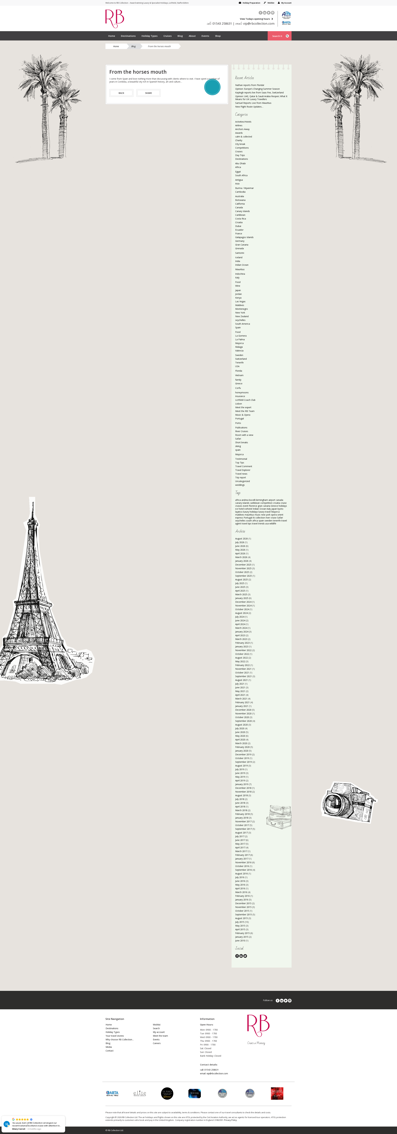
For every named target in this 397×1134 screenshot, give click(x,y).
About (192, 35)
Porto (238, 423)
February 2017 (242, 854)
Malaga (239, 346)
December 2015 (243, 903)
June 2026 (240, 546)
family (238, 379)
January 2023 (241, 646)
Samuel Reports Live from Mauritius (253, 102)
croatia (276, 502)
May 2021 (240, 691)
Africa (238, 167)
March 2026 (241, 557)
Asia (237, 183)
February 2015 (242, 933)
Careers (157, 1043)
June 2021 (240, 687)
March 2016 (241, 892)
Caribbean (240, 214)
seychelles (240, 320)
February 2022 (242, 665)
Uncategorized (242, 481)
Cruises (167, 35)
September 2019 (243, 761)
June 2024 (240, 620)
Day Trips (240, 155)
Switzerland (241, 358)
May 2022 (240, 661)
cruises (238, 505)
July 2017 (239, 836)
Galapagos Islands (244, 237)
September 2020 (243, 720)
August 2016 (241, 873)
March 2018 (241, 810)
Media (109, 1046)
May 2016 (240, 884)
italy (269, 508)
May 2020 (240, 735)
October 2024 (242, 609)
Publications (241, 427)
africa (238, 499)
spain (238, 449)
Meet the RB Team (244, 411)
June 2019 (240, 773)
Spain (238, 327)
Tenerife (239, 362)
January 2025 (241, 598)
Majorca (239, 343)
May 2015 (240, 925)
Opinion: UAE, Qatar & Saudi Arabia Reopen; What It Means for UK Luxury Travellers (261, 98)
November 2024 (243, 605)
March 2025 (241, 594)
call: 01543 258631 (209, 1069)
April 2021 (240, 694)
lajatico (239, 511)
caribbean (255, 502)
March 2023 (241, 639)
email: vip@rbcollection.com (214, 1073)
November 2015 (243, 907)
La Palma (240, 339)
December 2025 (243, 564)
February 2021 (242, 702)
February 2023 (242, 642)
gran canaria (264, 505)
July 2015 (239, 921)
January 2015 (241, 936)
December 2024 (243, 601)
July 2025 (239, 583)
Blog (180, 35)
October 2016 (242, 866)
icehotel (248, 508)
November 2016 (243, 862)
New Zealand (242, 316)
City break (240, 144)
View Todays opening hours (255, 18)
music (258, 514)
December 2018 (243, 787)
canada (279, 499)
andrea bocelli (248, 499)
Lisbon (238, 403)
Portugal (239, 418)
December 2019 (243, 754)
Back (121, 93)
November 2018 (243, 791)
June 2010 (240, 940)
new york (265, 514)
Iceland (238, 257)
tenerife (277, 520)
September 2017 (243, 828)
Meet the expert (243, 407)
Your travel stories (115, 1035)
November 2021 (243, 668)
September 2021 (243, 676)
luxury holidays (250, 511)
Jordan (238, 293)
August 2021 (241, 680)
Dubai (238, 226)
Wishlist (271, 3)
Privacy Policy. (230, 1120)
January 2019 (241, 784)
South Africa (241, 175)
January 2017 (241, 858)
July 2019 (239, 769)
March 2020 (241, 743)
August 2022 (241, 657)
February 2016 (242, 895)
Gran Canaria (241, 244)
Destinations (128, 35)
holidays (283, 505)
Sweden (239, 355)
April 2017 (240, 847)
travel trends (258, 523)
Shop (218, 35)
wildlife (272, 523)
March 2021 (241, 698)
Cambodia (240, 191)
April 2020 (240, 739)
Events (205, 35)
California (240, 203)
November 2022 (243, 650)
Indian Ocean (241, 264)
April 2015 (240, 929)
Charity (238, 140)
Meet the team (160, 1035)
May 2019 (240, 776)
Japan (238, 290)
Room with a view (244, 434)
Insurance (240, 396)
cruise (284, 502)
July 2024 (239, 616)
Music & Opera (242, 414)
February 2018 (242, 814)
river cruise (271, 517)
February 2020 (242, 747)
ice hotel (239, 508)
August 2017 (241, 832)
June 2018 (240, 802)
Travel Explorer (242, 470)
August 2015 (241, 918)
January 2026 (241, 560)
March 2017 (241, 851)
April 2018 (240, 806)
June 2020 (240, 732)
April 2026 (240, 553)
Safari (238, 438)
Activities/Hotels (243, 121)
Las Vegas (240, 301)
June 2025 (240, 586)
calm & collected (243, 136)
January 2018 (241, 817)
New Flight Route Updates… (249, 106)
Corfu (238, 387)
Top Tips (239, 462)
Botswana (240, 200)
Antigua (239, 179)
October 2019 (242, 758)
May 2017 (240, 843)
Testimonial (241, 458)
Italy (237, 277)
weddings (240, 484)
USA (237, 366)
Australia (239, 196)
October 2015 (242, 910)
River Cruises (241, 431)
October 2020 (242, 717)
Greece (238, 383)
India (237, 261)
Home (111, 35)
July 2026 (239, 542)
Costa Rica (240, 218)
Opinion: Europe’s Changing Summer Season (257, 88)
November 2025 (243, 568)
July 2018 (239, 799)
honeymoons (242, 392)
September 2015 (243, 914)
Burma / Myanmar (244, 188)
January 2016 (241, 899)
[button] (65, 1116)
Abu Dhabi (240, 163)
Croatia (239, 222)
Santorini (239, 252)
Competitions (242, 147)
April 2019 (240, 780)
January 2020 (241, 750)
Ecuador (239, 229)
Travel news (241, 473)
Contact (110, 1050)
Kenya (238, 297)
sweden (268, 520)
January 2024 (241, 631)
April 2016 (240, 888)
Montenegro (241, 308)
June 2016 (240, 881)
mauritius (249, 514)
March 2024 (241, 627)
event (245, 505)
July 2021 (239, 683)
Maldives (239, 305)
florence (253, 505)
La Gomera (241, 335)
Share (148, 93)
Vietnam (239, 375)
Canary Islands (242, 211)
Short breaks (241, 442)
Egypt (238, 171)
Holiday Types (150, 35)
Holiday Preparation (251, 3)
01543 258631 (219, 23)
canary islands (242, 502)
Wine (237, 285)
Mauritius (240, 269)
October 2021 (242, 672)
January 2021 (241, 706)
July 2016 (239, 877)
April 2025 (240, 590)
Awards (239, 132)
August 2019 (241, 765)
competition (266, 502)
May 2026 (240, 549)
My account (159, 1032)
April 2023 (240, 635)
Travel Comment (243, 466)
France (238, 233)
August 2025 (241, 579)
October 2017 (242, 825)
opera (274, 514)
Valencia (239, 350)
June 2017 (240, 840)
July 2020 (239, 728)
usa (267, 523)
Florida (238, 370)
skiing (238, 446)
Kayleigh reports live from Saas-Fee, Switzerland (259, 92)
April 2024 (240, 624)
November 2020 (243, 713)
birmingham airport (265, 499)
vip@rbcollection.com (254, 23)
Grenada (239, 248)
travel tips (246, 523)
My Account (286, 3)
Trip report (240, 477)
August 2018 (241, 795)
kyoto (280, 508)
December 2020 (243, 709)
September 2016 (243, 869)
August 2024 (241, 613)
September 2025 (243, 575)
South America (242, 323)
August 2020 (241, 724)
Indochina (240, 273)
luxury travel (265, 511)
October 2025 (242, 572)
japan (274, 508)
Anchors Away (242, 129)
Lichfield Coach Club (245, 399)
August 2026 (241, 538)
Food (238, 282)
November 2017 (243, 821)
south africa (252, 520)
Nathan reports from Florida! (249, 85)
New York (240, 312)
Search (156, 1028)
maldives (239, 514)
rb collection (259, 517)
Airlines (238, 125)
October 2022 (242, 653)
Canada (239, 207)
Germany (239, 240)
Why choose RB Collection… (120, 1039)
